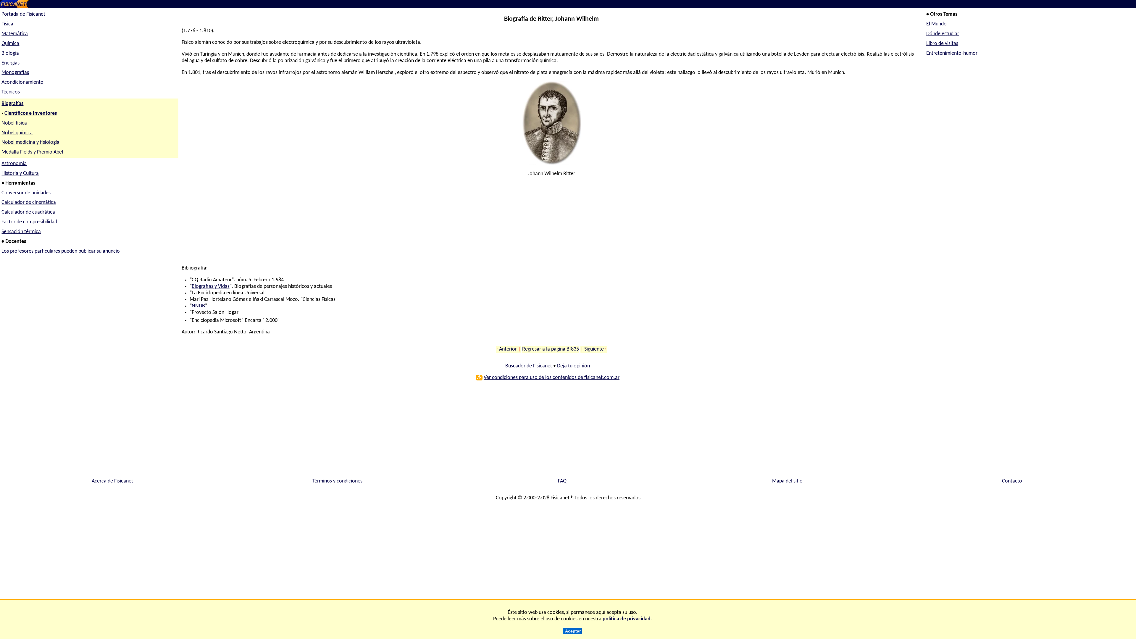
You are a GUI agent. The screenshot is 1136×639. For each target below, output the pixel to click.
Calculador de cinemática (28, 202)
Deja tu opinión (573, 366)
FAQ (562, 481)
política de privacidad (627, 619)
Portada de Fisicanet (23, 14)
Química (10, 43)
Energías (10, 63)
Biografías (12, 103)
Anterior (508, 349)
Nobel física (14, 123)
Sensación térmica (21, 231)
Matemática (14, 33)
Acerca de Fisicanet (112, 481)
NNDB (198, 306)
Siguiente (594, 349)
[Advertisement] (359, 223)
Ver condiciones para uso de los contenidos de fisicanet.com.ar (551, 377)
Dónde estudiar (942, 33)
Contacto (1012, 481)
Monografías (15, 72)
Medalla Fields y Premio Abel (32, 152)
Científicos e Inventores (30, 113)
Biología (10, 53)
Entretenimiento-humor (951, 53)
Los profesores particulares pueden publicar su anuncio (60, 251)
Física (7, 24)
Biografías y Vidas (211, 286)
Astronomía (14, 163)
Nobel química (17, 132)
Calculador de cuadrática (28, 212)
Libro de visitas (942, 43)
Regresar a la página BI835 (550, 349)
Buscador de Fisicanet (528, 366)
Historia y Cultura (20, 173)
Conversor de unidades (26, 193)
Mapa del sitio (787, 481)
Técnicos (10, 92)
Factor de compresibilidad (29, 222)
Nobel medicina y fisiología (30, 142)
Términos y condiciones (337, 481)
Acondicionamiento (22, 82)
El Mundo (936, 24)
